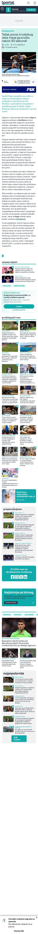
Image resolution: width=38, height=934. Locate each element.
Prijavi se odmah (10, 602)
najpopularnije (13, 673)
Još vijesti (17, 738)
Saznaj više (19, 931)
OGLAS (19, 21)
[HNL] (19, 496)
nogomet (17, 614)
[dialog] (19, 925)
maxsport (7, 614)
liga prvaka (29, 614)
